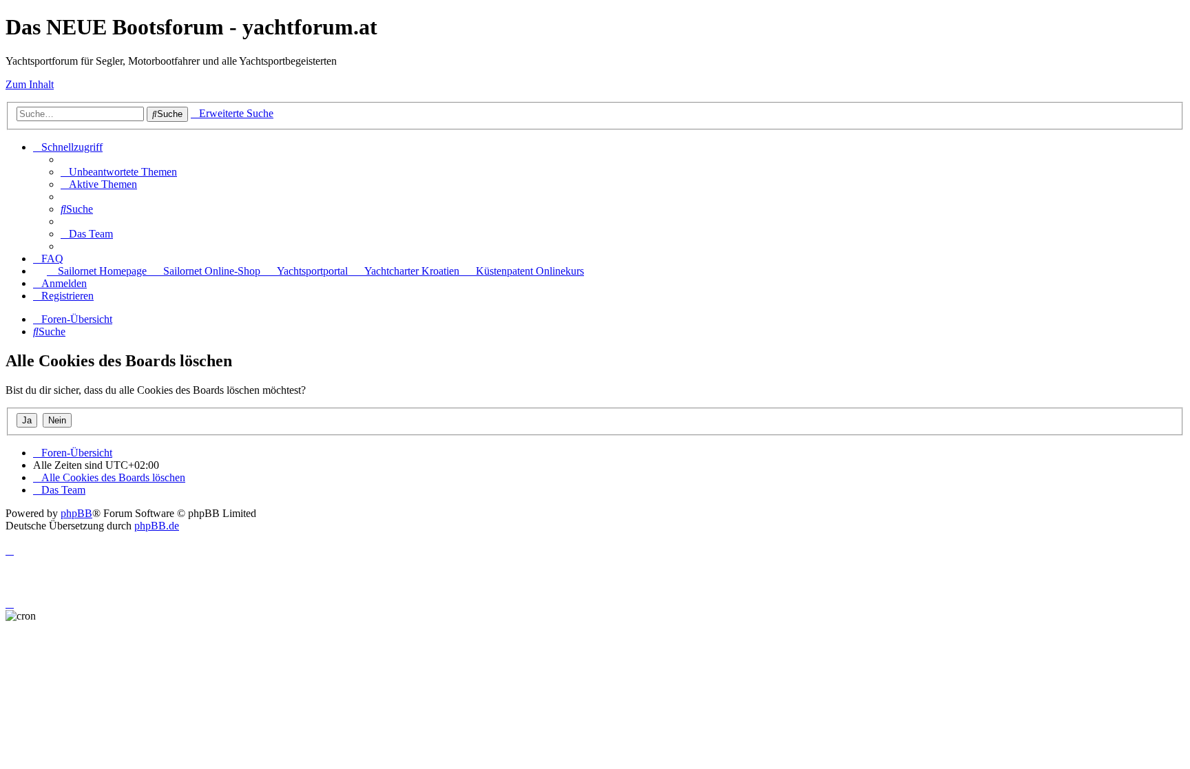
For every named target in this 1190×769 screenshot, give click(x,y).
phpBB (76, 513)
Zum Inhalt (30, 84)
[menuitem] (119, 172)
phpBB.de (156, 525)
